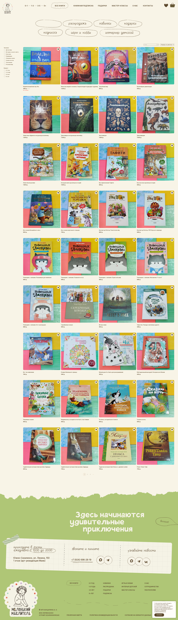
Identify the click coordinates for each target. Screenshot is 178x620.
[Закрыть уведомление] (175, 602)
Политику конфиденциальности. (160, 611)
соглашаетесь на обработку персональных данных (163, 608)
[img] (7, 8)
